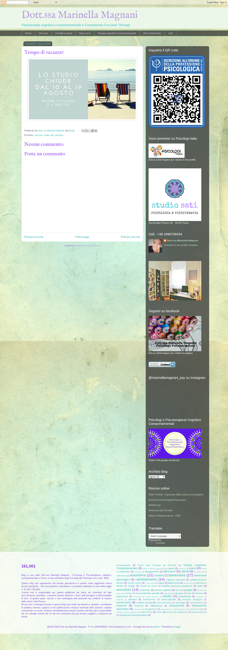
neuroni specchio (152, 597)
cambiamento (146, 579)
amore (171, 568)
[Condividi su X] (89, 130)
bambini (159, 575)
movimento (137, 597)
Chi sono (43, 33)
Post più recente (33, 237)
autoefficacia (199, 572)
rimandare (137, 609)
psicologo (180, 602)
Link (170, 33)
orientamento (184, 596)
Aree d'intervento (152, 33)
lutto (189, 593)
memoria (199, 593)
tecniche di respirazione (177, 612)
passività (120, 599)
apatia (204, 569)
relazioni (122, 605)
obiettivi (167, 596)
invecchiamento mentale (148, 593)
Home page (82, 237)
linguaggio (178, 593)
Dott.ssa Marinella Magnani (80, 15)
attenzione (169, 571)
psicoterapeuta (196, 603)
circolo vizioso (134, 583)
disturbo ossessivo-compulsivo (177, 586)
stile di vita (146, 612)
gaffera (156, 627)
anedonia (182, 569)
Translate (160, 543)
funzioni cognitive (162, 590)
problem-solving (144, 602)
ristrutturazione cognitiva (170, 609)
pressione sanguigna (192, 599)
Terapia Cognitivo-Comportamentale (117, 33)
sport (136, 612)
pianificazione (149, 599)
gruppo (188, 589)
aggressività (160, 569)
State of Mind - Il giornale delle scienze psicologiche (176, 494)
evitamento (145, 590)
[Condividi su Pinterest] (95, 130)
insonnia (128, 593)
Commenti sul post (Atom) (87, 245)
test (205, 612)
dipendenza (188, 583)
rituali (185, 609)
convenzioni (150, 583)
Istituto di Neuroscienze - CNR (164, 515)
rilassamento (176, 605)
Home (28, 33)
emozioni (124, 590)
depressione (174, 583)
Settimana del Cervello (160, 510)
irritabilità (167, 593)
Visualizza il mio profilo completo (181, 245)
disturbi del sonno (148, 586)
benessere (177, 575)
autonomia (121, 575)
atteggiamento (152, 571)
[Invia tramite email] (83, 130)
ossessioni (200, 597)
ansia (192, 568)
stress (159, 612)
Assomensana (123, 565)
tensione (196, 612)
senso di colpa (197, 609)
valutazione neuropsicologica (133, 615)
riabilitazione (156, 605)
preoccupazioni (168, 599)
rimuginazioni (151, 609)
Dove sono (85, 33)
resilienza (138, 605)
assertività (138, 572)
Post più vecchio (130, 237)
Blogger (176, 627)
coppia (161, 583)
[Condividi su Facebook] (92, 130)
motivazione (122, 596)
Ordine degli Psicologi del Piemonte (157, 565)
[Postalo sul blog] (86, 130)
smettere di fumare (124, 612)
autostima (138, 575)
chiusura (38, 135)
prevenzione (124, 602)
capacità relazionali (175, 579)
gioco (177, 590)
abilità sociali (147, 569)
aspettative (124, 571)
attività (185, 571)
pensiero (133, 599)
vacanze (59, 135)
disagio (131, 586)
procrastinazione (164, 603)
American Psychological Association (167, 499)
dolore (200, 586)
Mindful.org (154, 505)
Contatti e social (63, 33)
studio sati (49, 135)
